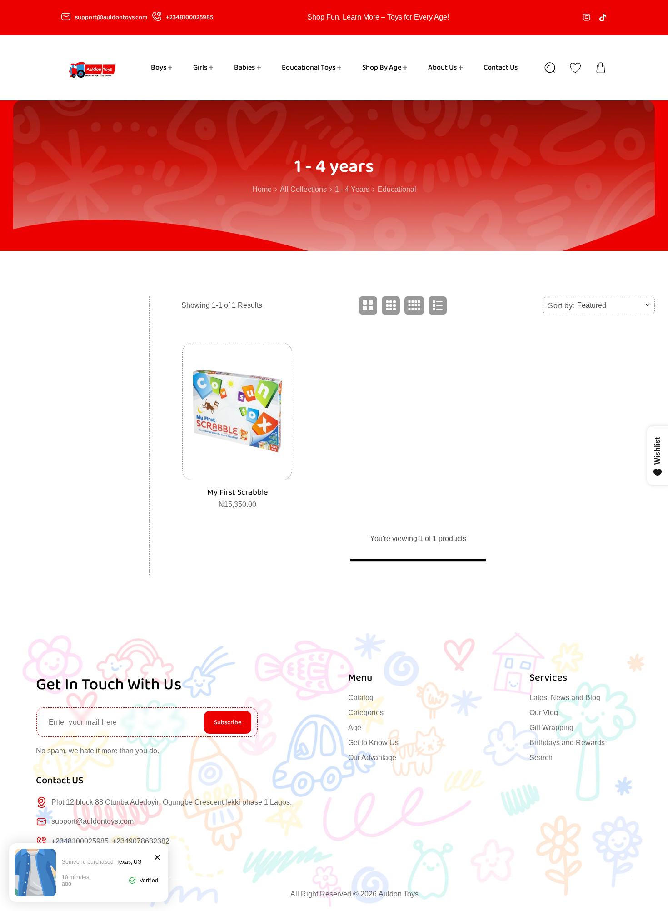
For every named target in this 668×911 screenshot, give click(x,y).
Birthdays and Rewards (567, 742)
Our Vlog (543, 712)
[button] (601, 68)
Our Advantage (372, 757)
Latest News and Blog (564, 697)
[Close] (157, 858)
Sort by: (561, 305)
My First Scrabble (237, 492)
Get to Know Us (373, 742)
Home (262, 189)
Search (541, 757)
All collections (303, 189)
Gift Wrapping (551, 727)
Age (354, 727)
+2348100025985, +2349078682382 (110, 841)
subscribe (227, 722)
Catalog (361, 697)
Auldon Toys (399, 894)
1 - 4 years (352, 189)
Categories (366, 712)
